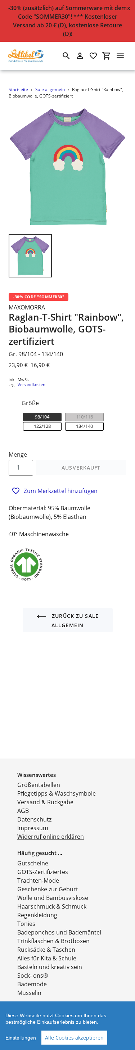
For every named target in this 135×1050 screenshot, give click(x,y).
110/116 (84, 416)
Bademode (32, 984)
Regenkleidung (37, 915)
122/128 (42, 426)
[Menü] (120, 56)
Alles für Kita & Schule (46, 958)
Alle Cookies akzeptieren (74, 1037)
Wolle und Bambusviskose (52, 898)
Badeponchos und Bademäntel (59, 932)
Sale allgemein (50, 89)
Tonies (26, 924)
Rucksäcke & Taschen (46, 950)
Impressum (32, 828)
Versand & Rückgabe (45, 802)
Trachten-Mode (38, 880)
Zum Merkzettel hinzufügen (61, 491)
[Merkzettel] (93, 56)
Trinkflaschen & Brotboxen (53, 941)
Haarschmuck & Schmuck (51, 906)
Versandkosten (31, 384)
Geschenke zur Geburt (47, 889)
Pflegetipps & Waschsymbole (56, 793)
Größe (30, 403)
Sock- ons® (32, 975)
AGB (23, 811)
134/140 (84, 426)
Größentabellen (38, 785)
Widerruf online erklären (50, 837)
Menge (18, 454)
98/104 (42, 416)
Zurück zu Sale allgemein (74, 620)
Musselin (29, 993)
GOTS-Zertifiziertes (42, 872)
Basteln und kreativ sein (49, 967)
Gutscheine (32, 863)
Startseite (18, 89)
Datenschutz (34, 819)
